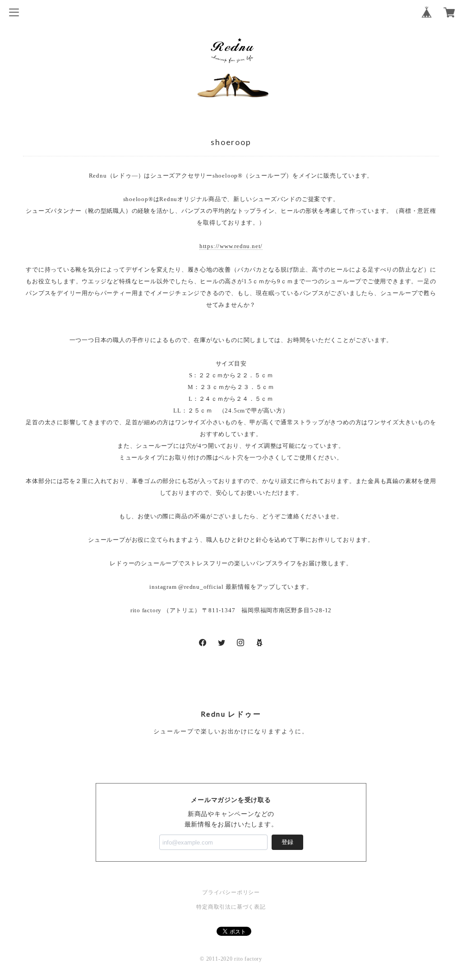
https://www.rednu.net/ (231, 246)
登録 (287, 842)
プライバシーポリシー (231, 892)
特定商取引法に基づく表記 (230, 907)
